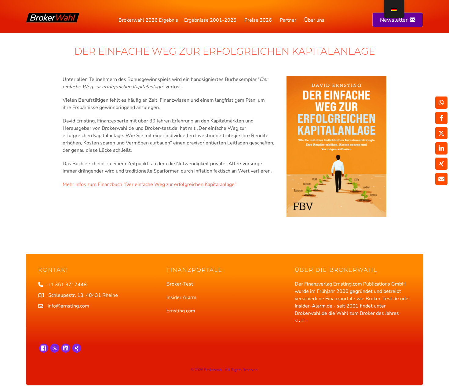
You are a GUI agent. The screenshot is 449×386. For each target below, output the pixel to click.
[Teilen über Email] (441, 179)
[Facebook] (43, 348)
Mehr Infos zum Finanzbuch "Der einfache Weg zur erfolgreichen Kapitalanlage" (149, 184)
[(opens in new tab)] (336, 146)
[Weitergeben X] (441, 133)
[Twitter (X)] (54, 348)
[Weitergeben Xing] (441, 164)
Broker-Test (179, 284)
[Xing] (76, 348)
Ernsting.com (180, 311)
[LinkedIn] (65, 348)
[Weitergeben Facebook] (441, 118)
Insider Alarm (181, 297)
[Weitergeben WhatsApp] (441, 102)
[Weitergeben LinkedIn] (441, 148)
